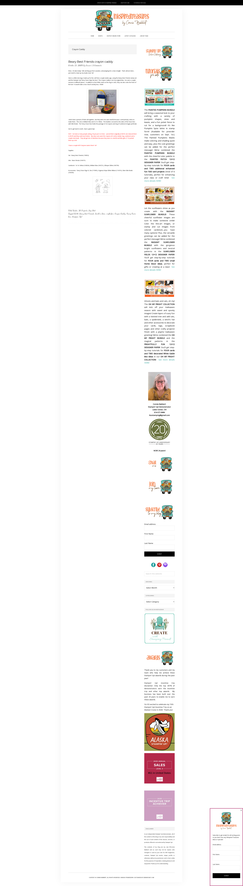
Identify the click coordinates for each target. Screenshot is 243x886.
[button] (152, 34)
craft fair (110, 214)
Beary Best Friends (86, 214)
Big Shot (92, 210)
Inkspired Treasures (121, 20)
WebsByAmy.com (148, 877)
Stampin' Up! (77, 217)
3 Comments (97, 65)
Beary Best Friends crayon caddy (90, 61)
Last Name (148, 543)
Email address (150, 524)
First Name (148, 534)
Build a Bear (100, 214)
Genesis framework (126, 877)
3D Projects (83, 210)
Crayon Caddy (120, 214)
